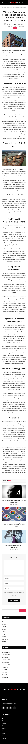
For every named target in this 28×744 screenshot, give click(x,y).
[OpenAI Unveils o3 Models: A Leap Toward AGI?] (14, 536)
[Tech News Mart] (13, 2)
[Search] (25, 2)
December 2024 (6, 652)
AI (2, 621)
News (14, 28)
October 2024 (5, 657)
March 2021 (5, 677)
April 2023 (4, 674)
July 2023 (4, 669)
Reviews (4, 636)
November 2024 (6, 654)
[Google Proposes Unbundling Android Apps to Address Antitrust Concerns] (14, 514)
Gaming (4, 626)
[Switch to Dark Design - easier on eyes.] (23, 2)
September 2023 (6, 664)
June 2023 (4, 672)
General (4, 629)
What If (4, 641)
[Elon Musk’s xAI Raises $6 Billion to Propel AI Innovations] (14, 491)
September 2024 (6, 659)
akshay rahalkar (12, 24)
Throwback (5, 639)
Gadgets (4, 624)
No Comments (12, 26)
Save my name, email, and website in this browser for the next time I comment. (15, 594)
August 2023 (5, 667)
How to (4, 631)
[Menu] (2, 2)
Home (3, 7)
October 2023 (5, 662)
